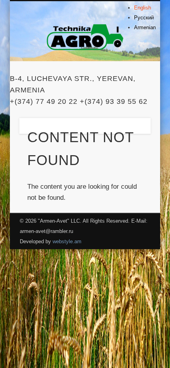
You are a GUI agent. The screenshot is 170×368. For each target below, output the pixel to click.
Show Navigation (131, 70)
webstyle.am (67, 241)
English (142, 8)
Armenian (145, 27)
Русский (144, 18)
